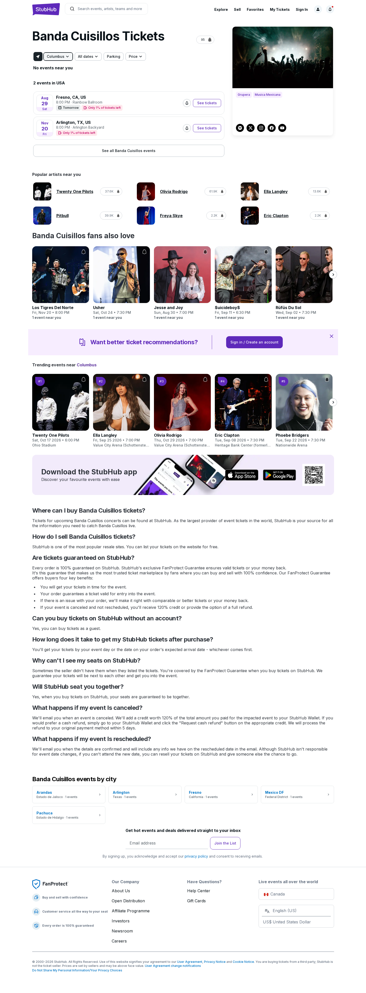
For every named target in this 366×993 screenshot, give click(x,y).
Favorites (255, 9)
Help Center (198, 890)
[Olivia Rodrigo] (182, 411)
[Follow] (187, 103)
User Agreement (189, 962)
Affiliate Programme (131, 910)
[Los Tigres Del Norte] (60, 283)
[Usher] (121, 283)
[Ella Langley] (121, 411)
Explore (221, 9)
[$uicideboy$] (243, 283)
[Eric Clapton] (243, 411)
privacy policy (196, 856)
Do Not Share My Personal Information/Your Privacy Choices (77, 970)
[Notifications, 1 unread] (330, 9)
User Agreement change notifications (173, 966)
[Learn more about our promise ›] (50, 883)
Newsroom (122, 930)
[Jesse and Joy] (182, 283)
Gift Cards (196, 900)
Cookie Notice (243, 962)
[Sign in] (318, 9)
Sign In (302, 9)
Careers (119, 941)
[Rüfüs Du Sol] (304, 283)
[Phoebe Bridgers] (304, 411)
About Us (121, 890)
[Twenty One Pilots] (60, 411)
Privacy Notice (215, 962)
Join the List (225, 843)
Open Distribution (128, 900)
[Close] (331, 336)
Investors (121, 920)
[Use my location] (38, 56)
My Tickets (280, 9)
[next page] (333, 275)
